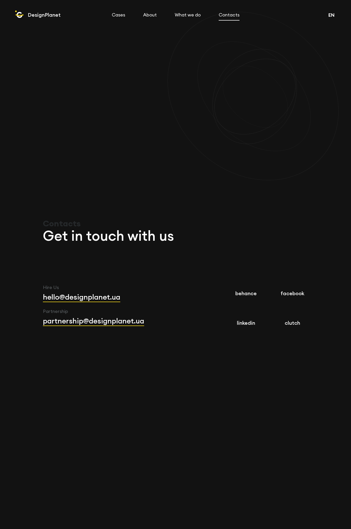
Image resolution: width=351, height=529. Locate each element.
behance (246, 293)
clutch (292, 323)
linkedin (246, 323)
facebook (292, 293)
